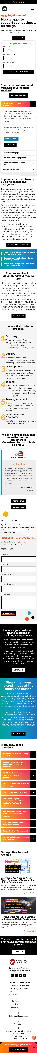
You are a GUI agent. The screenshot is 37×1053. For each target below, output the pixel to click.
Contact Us (14, 1007)
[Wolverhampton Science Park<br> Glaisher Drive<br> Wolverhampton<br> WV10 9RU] (18, 1028)
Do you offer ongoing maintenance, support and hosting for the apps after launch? (13, 802)
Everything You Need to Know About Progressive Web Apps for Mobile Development (17, 880)
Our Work (15, 1001)
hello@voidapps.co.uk (18, 1016)
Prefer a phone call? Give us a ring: (18, 538)
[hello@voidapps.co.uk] (18, 1013)
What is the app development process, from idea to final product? (14, 775)
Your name (7, 46)
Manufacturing (25, 986)
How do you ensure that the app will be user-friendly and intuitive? (15, 814)
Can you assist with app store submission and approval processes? (14, 764)
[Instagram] (16, 975)
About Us (15, 986)
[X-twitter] (24, 975)
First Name (5, 554)
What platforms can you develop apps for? (16, 755)
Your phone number (10, 62)
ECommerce (14, 992)
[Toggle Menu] (32, 9)
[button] (34, 1048)
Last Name (4, 564)
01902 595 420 (18, 1024)
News (16, 1004)
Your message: (6, 594)
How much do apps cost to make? (16, 792)
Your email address (10, 54)
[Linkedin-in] (12, 975)
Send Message (8, 613)
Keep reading (30, 892)
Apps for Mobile (13, 998)
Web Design (14, 989)
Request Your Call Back (18, 72)
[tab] (18, 104)
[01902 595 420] (18, 1021)
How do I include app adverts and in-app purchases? (16, 838)
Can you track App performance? (15, 831)
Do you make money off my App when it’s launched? (15, 823)
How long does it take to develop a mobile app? (16, 785)
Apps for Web (13, 995)
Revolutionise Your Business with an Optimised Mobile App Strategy (18, 918)
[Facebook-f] (20, 975)
